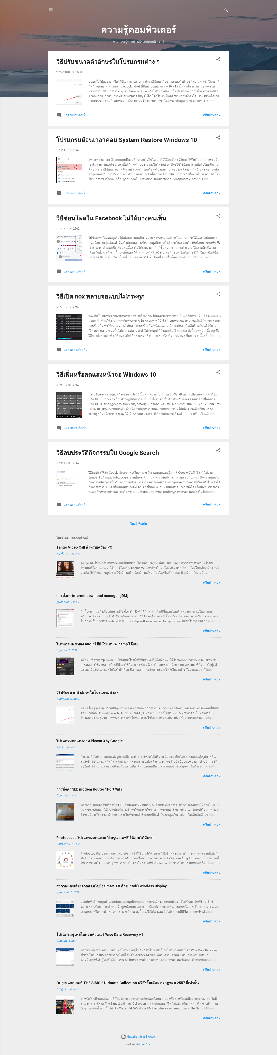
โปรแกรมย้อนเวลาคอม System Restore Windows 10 (126, 139)
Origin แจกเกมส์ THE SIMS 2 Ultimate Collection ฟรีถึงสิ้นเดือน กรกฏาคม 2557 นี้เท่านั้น (127, 983)
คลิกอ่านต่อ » (212, 115)
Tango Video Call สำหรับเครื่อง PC (84, 547)
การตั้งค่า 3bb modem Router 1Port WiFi (89, 789)
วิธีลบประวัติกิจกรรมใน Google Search (107, 452)
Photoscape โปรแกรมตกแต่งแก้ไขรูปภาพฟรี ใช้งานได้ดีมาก (105, 837)
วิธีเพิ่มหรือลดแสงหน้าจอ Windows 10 (106, 374)
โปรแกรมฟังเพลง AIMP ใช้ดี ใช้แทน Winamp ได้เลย (97, 644)
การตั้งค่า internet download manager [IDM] (92, 596)
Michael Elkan (144, 1044)
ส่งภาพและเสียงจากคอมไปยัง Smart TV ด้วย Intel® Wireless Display (111, 886)
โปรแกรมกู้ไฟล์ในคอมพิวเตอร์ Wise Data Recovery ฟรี (100, 934)
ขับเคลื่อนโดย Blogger (141, 1036)
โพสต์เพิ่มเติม (138, 523)
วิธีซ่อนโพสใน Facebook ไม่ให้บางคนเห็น (111, 218)
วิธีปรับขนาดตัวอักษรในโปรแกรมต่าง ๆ (108, 61)
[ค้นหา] (226, 11)
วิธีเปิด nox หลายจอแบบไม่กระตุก (100, 296)
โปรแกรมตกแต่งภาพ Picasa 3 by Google (89, 741)
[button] (218, 60)
